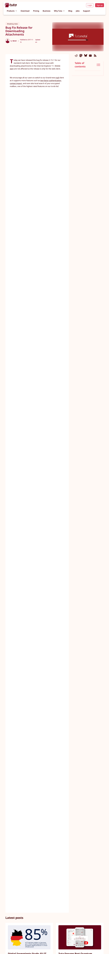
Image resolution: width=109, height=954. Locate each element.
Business (46, 11)
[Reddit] (76, 55)
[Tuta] (11, 5)
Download (25, 11)
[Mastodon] (81, 55)
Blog (70, 11)
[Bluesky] (85, 55)
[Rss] (95, 55)
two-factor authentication (50, 80)
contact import (16, 83)
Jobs (78, 11)
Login (89, 5)
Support (86, 11)
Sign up (100, 5)
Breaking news (12, 24)
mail (57, 77)
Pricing (36, 11)
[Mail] (90, 55)
